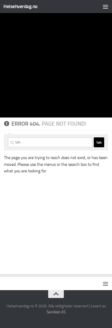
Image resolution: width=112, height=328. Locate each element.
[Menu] (105, 6)
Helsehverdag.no (20, 6)
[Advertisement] (56, 59)
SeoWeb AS (56, 312)
